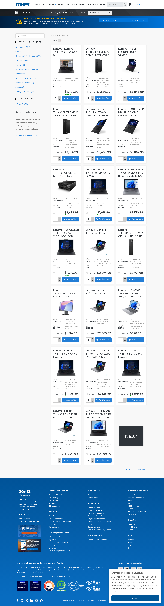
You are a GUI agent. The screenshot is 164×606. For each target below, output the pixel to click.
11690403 (89, 86)
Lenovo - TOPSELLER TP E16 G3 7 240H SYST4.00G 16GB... (66, 233)
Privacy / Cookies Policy (85, 601)
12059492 (89, 328)
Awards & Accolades (136, 498)
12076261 (121, 147)
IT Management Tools (59, 533)
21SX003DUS (90, 201)
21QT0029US (58, 80)
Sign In (138, 4)
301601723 (57, 449)
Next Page (142, 469)
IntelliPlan (52, 545)
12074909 (89, 147)
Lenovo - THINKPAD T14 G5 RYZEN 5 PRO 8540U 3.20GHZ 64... (131, 172)
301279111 (56, 328)
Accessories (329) (22, 47)
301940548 (57, 86)
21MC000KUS (91, 442)
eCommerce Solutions (57, 537)
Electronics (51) (21, 60)
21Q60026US (58, 442)
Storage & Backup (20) (24, 91)
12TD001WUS (91, 80)
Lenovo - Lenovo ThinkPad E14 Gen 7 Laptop (98, 172)
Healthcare (132, 527)
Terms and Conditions (105, 601)
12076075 (89, 207)
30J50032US (58, 201)
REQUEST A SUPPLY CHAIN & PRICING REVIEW (123, 20)
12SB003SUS (57, 321)
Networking (53, 498)
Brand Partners (95, 535)
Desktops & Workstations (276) (28, 56)
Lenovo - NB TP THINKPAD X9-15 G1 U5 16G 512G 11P (65, 414)
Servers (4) (19, 87)
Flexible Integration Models (59, 551)
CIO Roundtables (134, 506)
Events (130, 509)
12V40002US (58, 140)
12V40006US (123, 261)
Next (130, 436)
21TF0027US (57, 261)
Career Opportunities (57, 519)
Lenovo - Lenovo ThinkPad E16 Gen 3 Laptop (65, 353)
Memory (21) (20, 65)
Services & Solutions (45, 4)
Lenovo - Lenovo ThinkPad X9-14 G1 (97, 292)
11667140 (121, 207)
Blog (130, 500)
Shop (60, 4)
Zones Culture (93, 495)
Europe (131, 542)
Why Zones (53, 516)
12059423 (89, 388)
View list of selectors (26, 136)
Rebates (68, 94)
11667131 (88, 449)
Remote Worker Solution (97, 516)
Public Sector (133, 524)
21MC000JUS (123, 201)
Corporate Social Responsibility (61, 521)
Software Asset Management (99, 530)
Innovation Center (96, 4)
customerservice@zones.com (29, 521)
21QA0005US (91, 382)
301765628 (57, 207)
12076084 (122, 388)
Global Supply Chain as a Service (100, 521)
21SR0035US (57, 382)
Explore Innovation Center (138, 511)
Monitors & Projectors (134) (26, 69)
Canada (131, 540)
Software (91, 524)
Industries (132, 520)
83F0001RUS (123, 140)
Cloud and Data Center (58, 495)
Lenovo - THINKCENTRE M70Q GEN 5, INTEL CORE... (99, 52)
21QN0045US (90, 140)
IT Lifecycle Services (56, 506)
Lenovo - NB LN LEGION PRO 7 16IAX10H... (127, 52)
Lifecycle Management (97, 513)
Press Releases (134, 514)
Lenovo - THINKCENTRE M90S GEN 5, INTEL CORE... (65, 112)
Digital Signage (94, 527)
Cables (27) (20, 52)
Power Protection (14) (24, 83)
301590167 (89, 268)
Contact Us (24, 514)
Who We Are (94, 491)
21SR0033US (123, 382)
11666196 (121, 268)
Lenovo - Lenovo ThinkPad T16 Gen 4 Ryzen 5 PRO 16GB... (98, 112)
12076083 (56, 388)
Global (131, 535)
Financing (52, 524)
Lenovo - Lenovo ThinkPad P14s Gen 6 (65, 52)
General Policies (68, 601)
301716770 (122, 86)
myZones (52, 540)
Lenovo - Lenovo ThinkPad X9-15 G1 (97, 231)
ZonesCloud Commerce (58, 542)
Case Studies (133, 503)
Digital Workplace (56, 500)
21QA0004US (91, 321)
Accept (135, 598)
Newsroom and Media (138, 491)
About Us (53, 512)
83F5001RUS (123, 80)
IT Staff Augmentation (96, 510)
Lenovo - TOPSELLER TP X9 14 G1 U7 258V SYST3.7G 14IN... (98, 353)
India (130, 545)
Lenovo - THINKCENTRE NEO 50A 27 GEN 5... (65, 293)
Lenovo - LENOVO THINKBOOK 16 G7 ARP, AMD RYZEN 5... (130, 293)
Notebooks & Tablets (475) (26, 78)
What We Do (94, 503)
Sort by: (90, 13)
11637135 (121, 328)
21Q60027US (90, 261)
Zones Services (94, 508)
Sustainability (54, 527)
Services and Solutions (59, 491)
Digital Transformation (96, 519)
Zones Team (93, 498)
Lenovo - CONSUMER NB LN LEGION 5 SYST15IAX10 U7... (131, 112)
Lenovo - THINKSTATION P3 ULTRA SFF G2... (64, 172)
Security (52, 503)
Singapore (132, 548)
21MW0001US (123, 321)
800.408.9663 (24, 518)
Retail (130, 530)
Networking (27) (22, 74)
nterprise (52, 548)
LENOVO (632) (21, 104)
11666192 (56, 147)
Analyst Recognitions (136, 495)
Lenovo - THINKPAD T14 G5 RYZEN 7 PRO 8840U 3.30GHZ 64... (98, 414)
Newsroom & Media (75, 4)
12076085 (56, 268)
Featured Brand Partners (97, 540)
